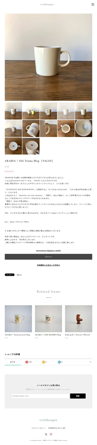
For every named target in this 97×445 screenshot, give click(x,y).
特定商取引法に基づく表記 (56, 428)
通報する (19, 275)
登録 (78, 396)
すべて (12, 362)
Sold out (48, 257)
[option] (48, 57)
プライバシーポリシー (39, 428)
